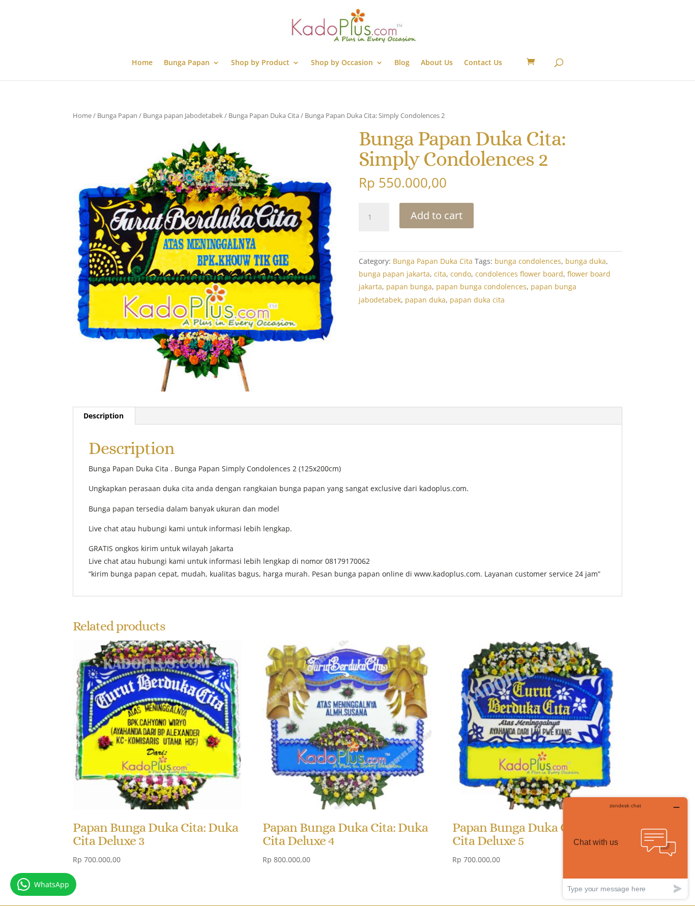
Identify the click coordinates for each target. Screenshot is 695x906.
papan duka (425, 300)
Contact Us (483, 63)
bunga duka (585, 261)
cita (440, 274)
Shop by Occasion (342, 63)
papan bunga (409, 286)
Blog (402, 63)
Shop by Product (260, 63)
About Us (437, 63)
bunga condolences (528, 261)
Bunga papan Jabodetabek (183, 115)
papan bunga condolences (481, 286)
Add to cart (436, 215)
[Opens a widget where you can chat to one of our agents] (625, 847)
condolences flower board (519, 274)
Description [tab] (103, 415)
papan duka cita (477, 300)
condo (460, 274)
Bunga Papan (187, 63)
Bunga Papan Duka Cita (263, 115)
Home (142, 63)
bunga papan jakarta (394, 274)
